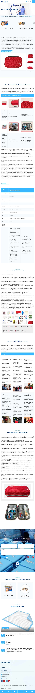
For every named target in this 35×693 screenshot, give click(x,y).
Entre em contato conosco (6, 672)
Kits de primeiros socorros (27, 16)
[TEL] (20, 691)
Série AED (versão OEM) (9, 28)
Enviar (3, 557)
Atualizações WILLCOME (17, 606)
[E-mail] (14, 691)
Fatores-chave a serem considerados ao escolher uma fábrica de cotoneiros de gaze (20, 634)
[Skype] (3, 691)
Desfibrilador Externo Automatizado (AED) (26, 28)
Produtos (6, 16)
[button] (34, 23)
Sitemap (2, 688)
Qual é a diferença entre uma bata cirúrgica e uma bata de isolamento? (18, 642)
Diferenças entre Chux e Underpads (10, 629)
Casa (3, 16)
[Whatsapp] (9, 691)
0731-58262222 (5, 676)
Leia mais (8, 637)
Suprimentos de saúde (6, 665)
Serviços (3, 667)
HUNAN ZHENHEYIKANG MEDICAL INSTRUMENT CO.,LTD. (17, 685)
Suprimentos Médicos (5, 662)
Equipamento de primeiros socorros (15, 16)
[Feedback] (32, 691)
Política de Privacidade (8, 688)
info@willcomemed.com (6, 674)
